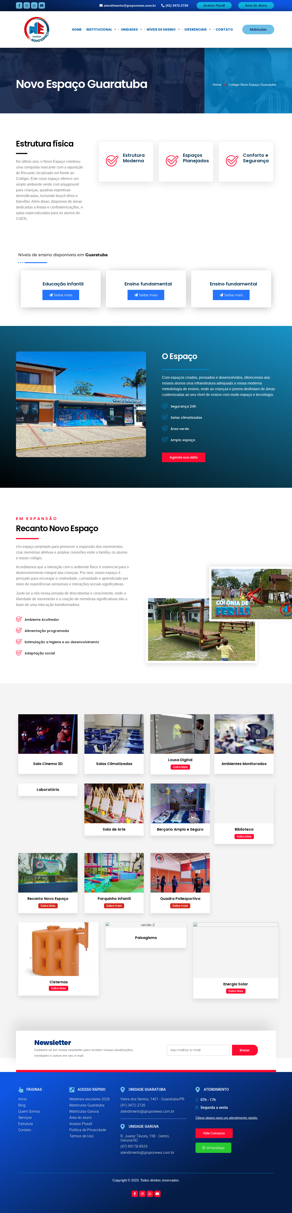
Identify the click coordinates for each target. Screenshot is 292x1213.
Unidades (129, 29)
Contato (224, 29)
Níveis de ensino (161, 29)
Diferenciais (196, 29)
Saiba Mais (180, 767)
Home (77, 29)
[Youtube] (42, 5)
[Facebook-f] (19, 5)
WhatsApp (215, 1148)
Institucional (99, 29)
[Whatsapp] (34, 5)
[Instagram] (26, 5)
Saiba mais (63, 295)
